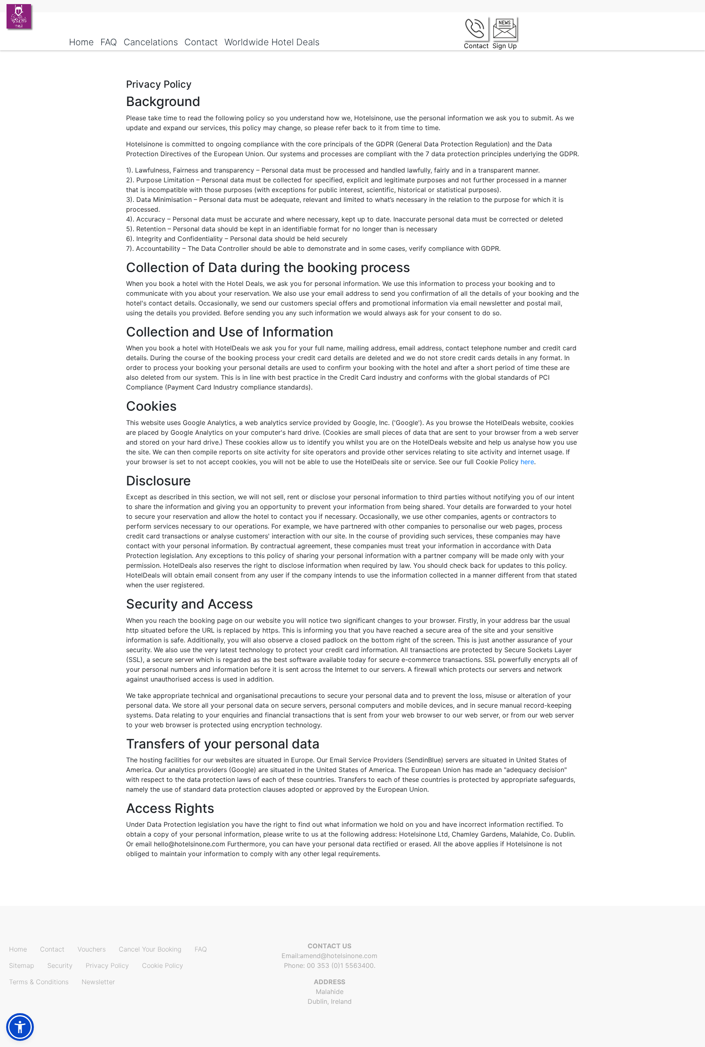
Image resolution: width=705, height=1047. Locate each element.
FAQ (201, 949)
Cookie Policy (162, 965)
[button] (20, 1027)
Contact (52, 949)
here (527, 462)
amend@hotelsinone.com (338, 956)
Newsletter (98, 982)
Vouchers (92, 949)
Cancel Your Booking (150, 949)
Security (60, 965)
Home (18, 949)
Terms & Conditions (39, 982)
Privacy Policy (107, 965)
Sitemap (21, 965)
